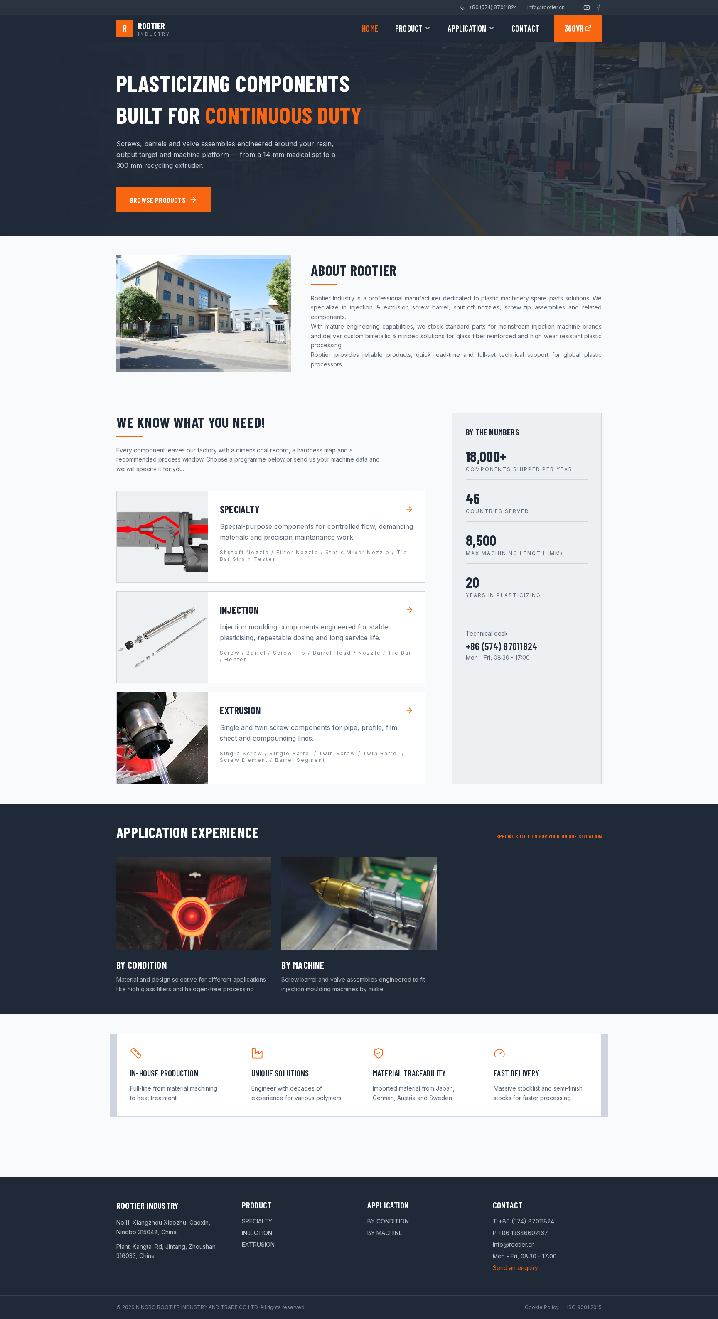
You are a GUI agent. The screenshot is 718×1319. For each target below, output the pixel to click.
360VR (573, 28)
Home (370, 28)
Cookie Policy (542, 1307)
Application (467, 28)
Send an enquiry (515, 1267)
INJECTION (257, 1232)
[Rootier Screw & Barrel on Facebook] (598, 7)
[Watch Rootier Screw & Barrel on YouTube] (203, 313)
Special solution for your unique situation (549, 836)
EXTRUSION (258, 1244)
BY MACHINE (384, 1232)
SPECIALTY (257, 1221)
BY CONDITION (388, 1221)
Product (409, 28)
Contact (525, 28)
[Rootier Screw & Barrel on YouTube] (586, 7)
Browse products (158, 199)
